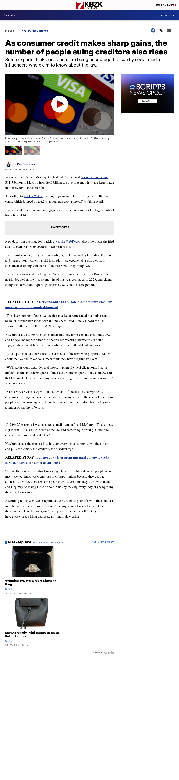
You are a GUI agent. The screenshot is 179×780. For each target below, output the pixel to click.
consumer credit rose (94, 177)
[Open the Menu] (5, 5)
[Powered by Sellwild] (109, 652)
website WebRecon (68, 241)
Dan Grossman (26, 164)
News (10, 30)
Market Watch (33, 196)
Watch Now (165, 5)
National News (34, 30)
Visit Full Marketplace (102, 542)
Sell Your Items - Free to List (48, 542)
